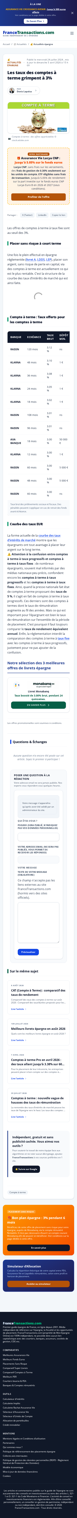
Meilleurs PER (9, 1376)
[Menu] (72, 33)
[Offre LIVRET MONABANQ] (43, 685)
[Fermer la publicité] (72, 13)
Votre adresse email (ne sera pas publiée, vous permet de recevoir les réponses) (38, 849)
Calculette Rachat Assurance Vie (19, 1407)
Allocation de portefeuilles (16, 1420)
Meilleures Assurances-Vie (16, 1355)
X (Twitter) (27, 215)
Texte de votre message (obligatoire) (32, 873)
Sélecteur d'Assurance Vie (16, 1411)
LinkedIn (42, 215)
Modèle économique (13, 1467)
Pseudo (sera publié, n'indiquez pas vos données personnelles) (38, 827)
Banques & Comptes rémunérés (19, 1385)
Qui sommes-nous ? (12, 1447)
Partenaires (9, 1442)
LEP (48, 260)
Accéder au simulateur (38, 1283)
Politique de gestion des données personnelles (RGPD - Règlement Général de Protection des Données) (36, 1462)
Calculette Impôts (11, 1403)
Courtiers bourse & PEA (14, 1381)
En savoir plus (38, 1247)
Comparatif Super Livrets (15, 1368)
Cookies (7, 1476)
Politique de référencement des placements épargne (29, 1451)
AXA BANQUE (15, 441)
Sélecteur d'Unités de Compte (18, 1416)
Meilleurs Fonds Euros (14, 1359)
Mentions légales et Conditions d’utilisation (24, 1438)
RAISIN (14, 349)
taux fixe (63, 638)
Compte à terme (17, 1192)
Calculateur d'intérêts (13, 1399)
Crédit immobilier (11, 1424)
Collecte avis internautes (15, 1455)
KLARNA (15, 362)
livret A (31, 260)
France (28, 33)
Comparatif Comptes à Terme (18, 1372)
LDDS (41, 260)
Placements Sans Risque (15, 1363)
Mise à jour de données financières (20, 1471)
